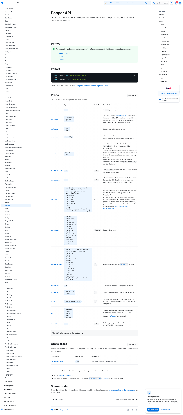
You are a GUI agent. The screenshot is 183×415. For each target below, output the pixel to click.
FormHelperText (10, 79)
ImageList (8, 101)
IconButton (8, 98)
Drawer (7, 58)
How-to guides (9, 386)
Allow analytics (153, 409)
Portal (7, 209)
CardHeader (9, 12)
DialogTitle (8, 52)
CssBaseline (9, 36)
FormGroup (8, 76)
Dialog (7, 39)
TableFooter (9, 304)
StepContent (9, 264)
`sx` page (112, 316)
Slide (6, 230)
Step (6, 255)
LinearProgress (10, 126)
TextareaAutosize (11, 335)
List (6, 132)
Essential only (165, 409)
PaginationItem (10, 187)
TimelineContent (10, 347)
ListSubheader (10, 153)
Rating (7, 218)
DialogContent (10, 46)
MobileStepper (10, 169)
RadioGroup (9, 215)
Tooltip (7, 372)
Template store (9, 409)
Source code (59, 386)
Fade (6, 64)
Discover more (9, 401)
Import (55, 69)
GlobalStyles (9, 86)
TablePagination (10, 310)
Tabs (6, 329)
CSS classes (59, 343)
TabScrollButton (10, 332)
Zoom (7, 378)
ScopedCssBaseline (11, 221)
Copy (135, 75)
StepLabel (8, 270)
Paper (7, 190)
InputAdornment (10, 116)
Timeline (8, 341)
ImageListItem (10, 104)
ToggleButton (9, 362)
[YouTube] (132, 410)
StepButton (8, 258)
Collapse (8, 30)
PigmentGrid (9, 196)
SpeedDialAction (10, 245)
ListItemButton (10, 141)
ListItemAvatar (10, 138)
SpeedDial (8, 242)
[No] (136, 399)
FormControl (9, 70)
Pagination (8, 184)
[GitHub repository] (171, 3)
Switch (7, 282)
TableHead (8, 307)
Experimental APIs (10, 393)
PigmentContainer (11, 193)
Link (6, 129)
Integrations (8, 390)
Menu (7, 159)
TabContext (9, 289)
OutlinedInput (9, 181)
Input (7, 113)
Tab (6, 285)
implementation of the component (122, 390)
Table (7, 292)
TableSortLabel (10, 319)
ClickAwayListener (11, 27)
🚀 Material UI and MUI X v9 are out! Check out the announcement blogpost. (127, 3)
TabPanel (8, 325)
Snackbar (8, 236)
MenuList (8, 166)
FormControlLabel (11, 73)
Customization (8, 382)
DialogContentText (11, 49)
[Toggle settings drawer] (180, 3)
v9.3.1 (18, 3)
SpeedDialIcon (10, 249)
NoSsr (7, 178)
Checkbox (8, 18)
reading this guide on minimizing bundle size (91, 86)
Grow (6, 92)
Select (7, 224)
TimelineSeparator (11, 359)
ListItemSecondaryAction (13, 147)
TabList (7, 322)
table (132, 95)
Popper (7, 205)
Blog (61, 410)
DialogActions (9, 42)
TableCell (8, 298)
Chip (6, 21)
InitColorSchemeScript (12, 110)
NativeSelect (9, 175)
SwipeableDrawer (11, 279)
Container (8, 33)
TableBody (8, 295)
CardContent (9, 9)
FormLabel (8, 82)
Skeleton (8, 227)
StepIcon (8, 267)
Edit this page (59, 399)
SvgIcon (7, 276)
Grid (6, 89)
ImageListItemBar (11, 107)
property (99, 378)
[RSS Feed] (136, 410)
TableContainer (10, 301)
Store (68, 410)
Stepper (7, 273)
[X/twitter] (128, 410)
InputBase (8, 119)
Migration (7, 397)
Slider (7, 233)
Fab (6, 61)
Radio (7, 212)
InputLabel (8, 122)
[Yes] (133, 399)
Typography (9, 375)
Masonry (8, 156)
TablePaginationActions (13, 313)
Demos (55, 43)
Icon (6, 95)
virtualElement (121, 116)
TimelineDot (9, 350)
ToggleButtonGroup (11, 365)
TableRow (8, 316)
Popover (7, 202)
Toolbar (7, 369)
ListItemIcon (9, 144)
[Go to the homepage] (2, 2)
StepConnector (10, 261)
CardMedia (8, 15)
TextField (8, 338)
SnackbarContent (11, 239)
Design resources (10, 405)
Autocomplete (64, 53)
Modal (7, 172)
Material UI (9, 3)
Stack (7, 252)
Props (55, 95)
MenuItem (8, 162)
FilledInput (8, 67)
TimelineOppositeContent (13, 356)
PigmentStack (9, 199)
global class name (66, 375)
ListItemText (9, 150)
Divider (7, 55)
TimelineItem (9, 353)
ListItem (8, 135)
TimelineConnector (11, 344)
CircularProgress (10, 24)
